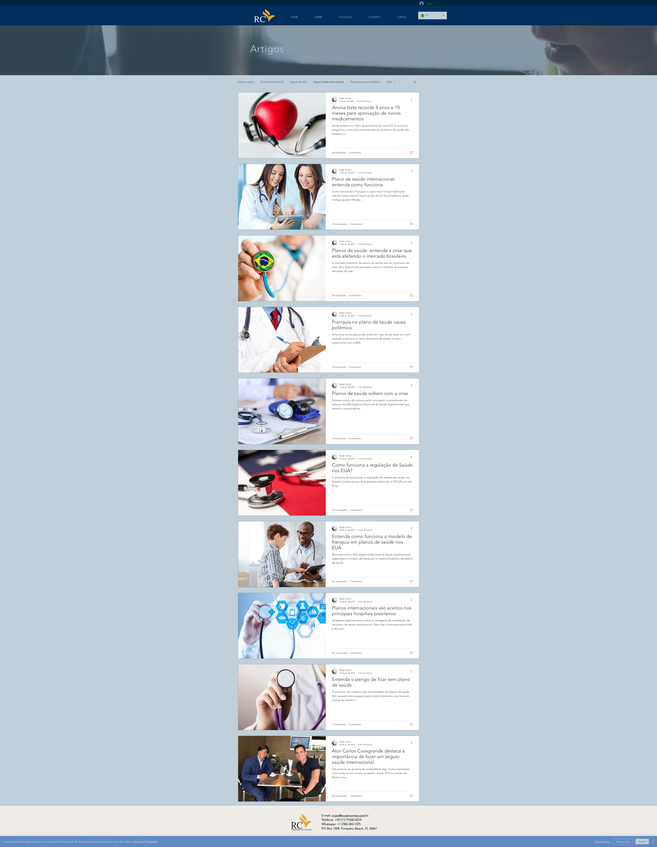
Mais (389, 81)
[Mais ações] (412, 99)
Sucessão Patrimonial (272, 81)
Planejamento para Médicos (365, 81)
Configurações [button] (602, 841)
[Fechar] (653, 841)
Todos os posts (246, 81)
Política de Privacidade (144, 841)
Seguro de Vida (298, 81)
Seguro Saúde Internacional (329, 81)
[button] (415, 82)
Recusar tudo (623, 841)
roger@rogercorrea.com (348, 815)
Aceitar (642, 841)
